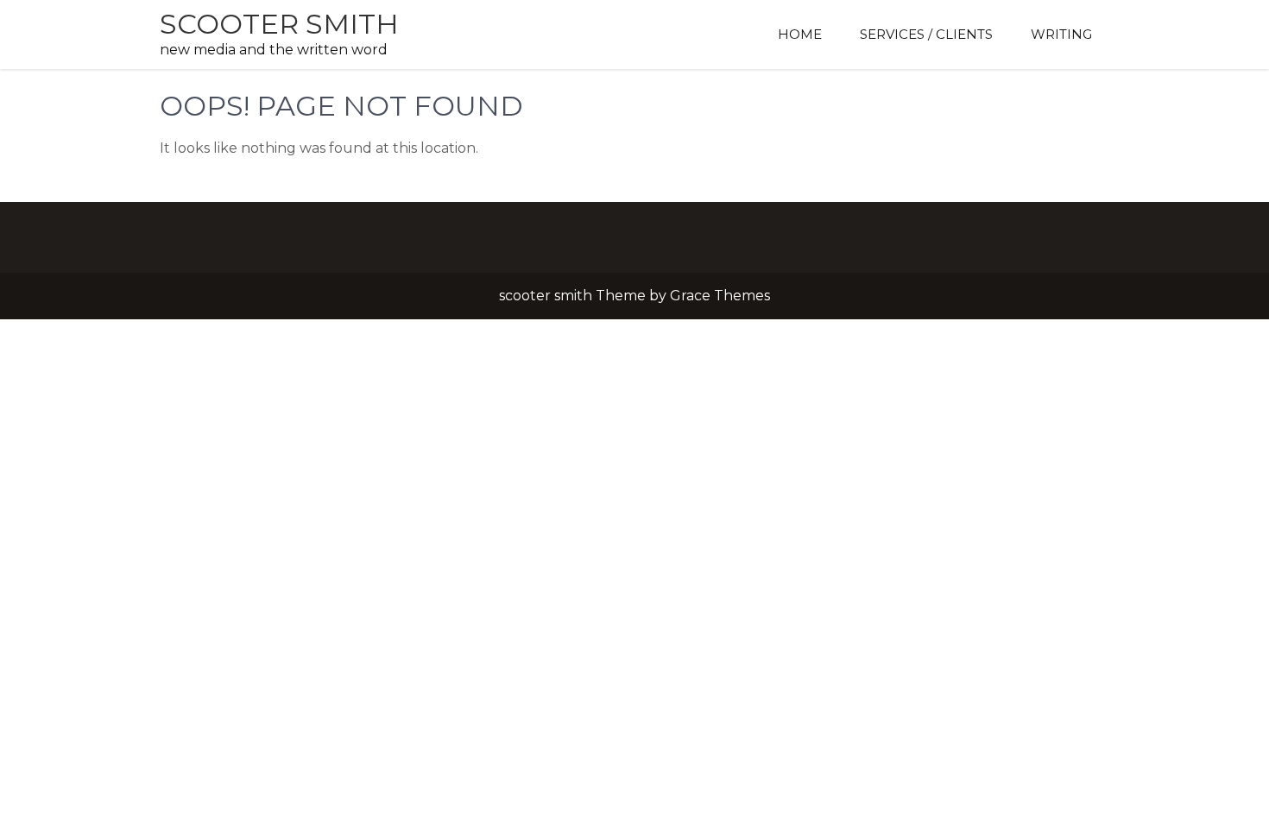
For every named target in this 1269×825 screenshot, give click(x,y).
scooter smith (279, 24)
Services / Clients (926, 34)
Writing (1061, 34)
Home (800, 34)
